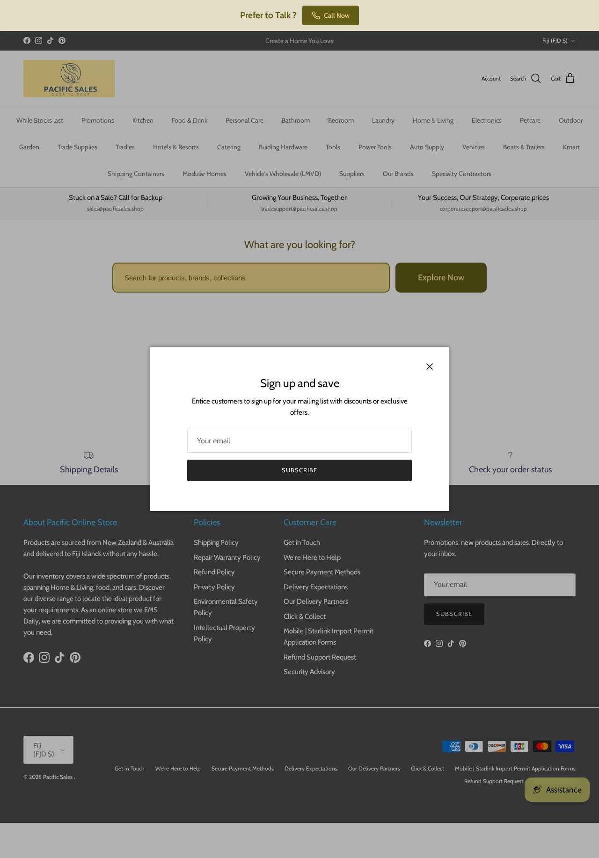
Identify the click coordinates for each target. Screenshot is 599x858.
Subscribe (299, 470)
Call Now (337, 15)
